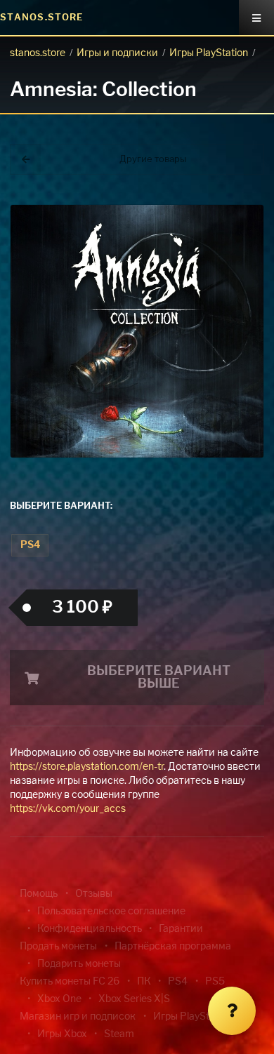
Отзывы (93, 894)
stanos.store (37, 53)
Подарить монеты (79, 964)
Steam (119, 1034)
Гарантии (181, 929)
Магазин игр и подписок (78, 1017)
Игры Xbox (62, 1034)
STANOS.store (42, 17)
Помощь (39, 894)
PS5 (215, 982)
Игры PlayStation (208, 53)
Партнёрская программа (173, 947)
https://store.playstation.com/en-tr (87, 767)
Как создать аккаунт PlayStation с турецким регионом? (228, 229)
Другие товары (152, 159)
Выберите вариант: (61, 506)
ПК (144, 982)
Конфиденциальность (89, 929)
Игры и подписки (117, 53)
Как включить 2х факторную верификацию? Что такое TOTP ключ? (227, 238)
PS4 (30, 545)
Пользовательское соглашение (111, 911)
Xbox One (59, 999)
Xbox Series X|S (134, 999)
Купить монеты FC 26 (69, 982)
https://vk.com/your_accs (68, 809)
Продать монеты (58, 947)
